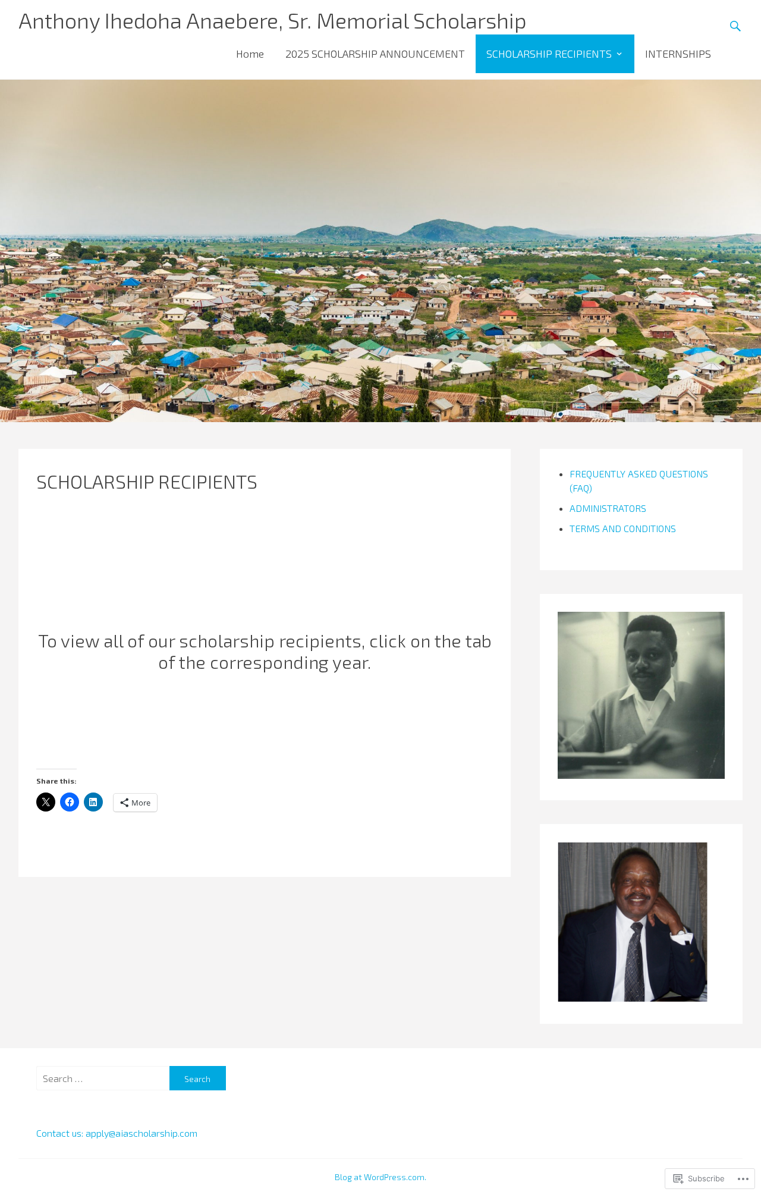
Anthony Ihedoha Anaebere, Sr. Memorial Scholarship (272, 20)
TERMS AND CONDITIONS (623, 528)
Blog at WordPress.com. (380, 1177)
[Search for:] (102, 1078)
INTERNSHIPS (678, 53)
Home (250, 53)
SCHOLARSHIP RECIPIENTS (549, 53)
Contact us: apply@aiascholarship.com (116, 1133)
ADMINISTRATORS (608, 508)
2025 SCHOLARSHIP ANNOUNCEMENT (375, 53)
